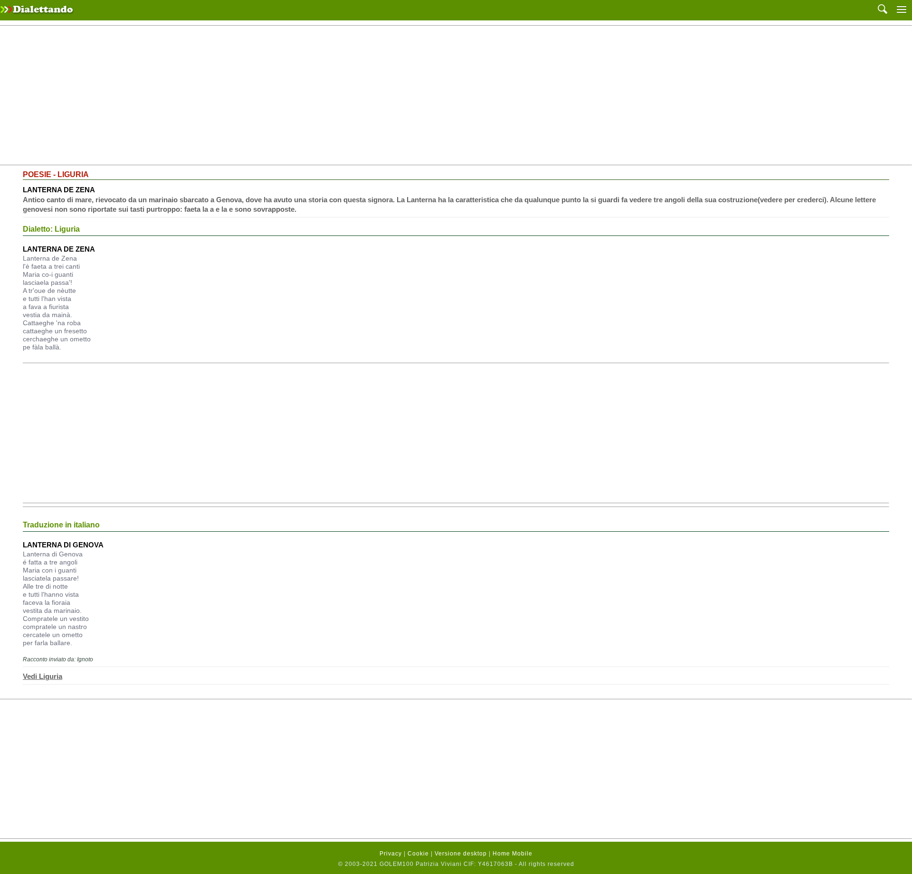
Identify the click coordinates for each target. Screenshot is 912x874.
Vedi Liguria (42, 676)
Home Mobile (512, 853)
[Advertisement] (456, 95)
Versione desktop (461, 853)
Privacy (391, 853)
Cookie (418, 853)
